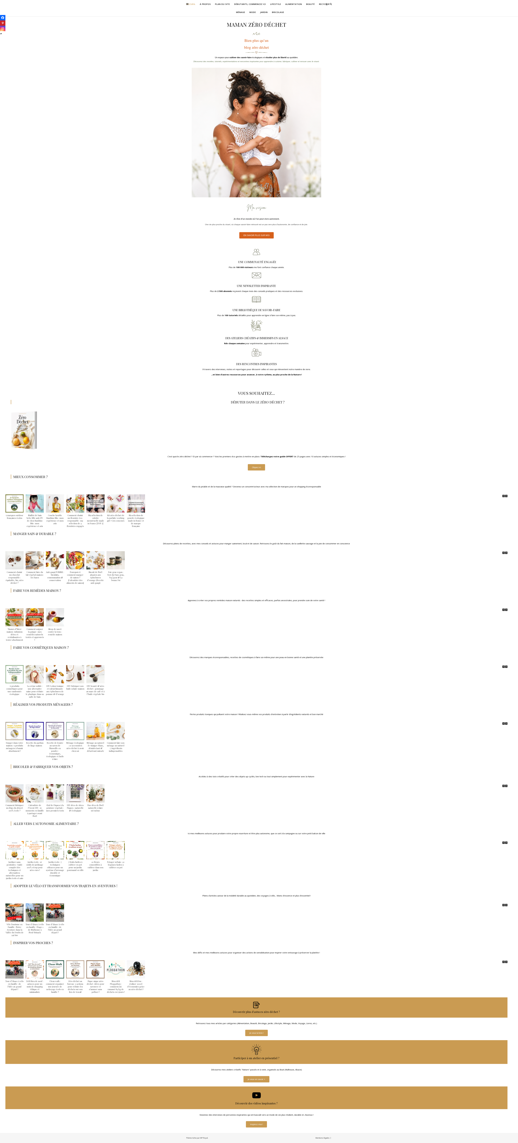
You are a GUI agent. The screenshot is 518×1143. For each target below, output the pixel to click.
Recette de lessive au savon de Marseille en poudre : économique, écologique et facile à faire (55, 750)
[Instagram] (2, 28)
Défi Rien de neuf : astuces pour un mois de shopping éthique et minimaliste (34, 986)
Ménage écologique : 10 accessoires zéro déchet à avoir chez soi (75, 746)
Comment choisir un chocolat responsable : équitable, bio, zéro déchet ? (14, 577)
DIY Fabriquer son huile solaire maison (75, 687)
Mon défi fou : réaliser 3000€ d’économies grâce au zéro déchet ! (135, 985)
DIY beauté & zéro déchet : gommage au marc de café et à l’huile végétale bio (95, 690)
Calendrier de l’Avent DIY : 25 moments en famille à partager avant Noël (35, 810)
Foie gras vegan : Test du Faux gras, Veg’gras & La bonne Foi (115, 576)
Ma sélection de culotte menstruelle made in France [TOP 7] (95, 519)
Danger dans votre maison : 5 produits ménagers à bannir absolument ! (14, 746)
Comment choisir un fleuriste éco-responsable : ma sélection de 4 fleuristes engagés (75, 520)
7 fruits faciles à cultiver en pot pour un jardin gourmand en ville (75, 866)
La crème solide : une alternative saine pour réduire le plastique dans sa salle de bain (35, 691)
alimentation (293, 4)
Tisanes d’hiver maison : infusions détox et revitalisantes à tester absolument (14, 634)
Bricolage (278, 12)
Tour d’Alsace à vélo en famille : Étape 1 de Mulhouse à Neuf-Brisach (35, 928)
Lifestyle (275, 4)
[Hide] (1, 34)
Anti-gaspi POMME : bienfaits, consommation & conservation (55, 576)
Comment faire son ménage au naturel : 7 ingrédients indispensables (115, 746)
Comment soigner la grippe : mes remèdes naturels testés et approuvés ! (35, 634)
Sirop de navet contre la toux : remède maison (55, 632)
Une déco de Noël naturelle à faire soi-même (95, 808)
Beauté (310, 4)
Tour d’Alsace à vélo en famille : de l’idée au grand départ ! (55, 928)
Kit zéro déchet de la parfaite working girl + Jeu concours (115, 518)
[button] (506, 496)
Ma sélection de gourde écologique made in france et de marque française (135, 520)
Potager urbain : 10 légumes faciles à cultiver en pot (115, 865)
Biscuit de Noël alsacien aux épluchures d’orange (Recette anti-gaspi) (95, 577)
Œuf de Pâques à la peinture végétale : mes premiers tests (55, 808)
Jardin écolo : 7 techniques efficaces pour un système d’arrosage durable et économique (55, 869)
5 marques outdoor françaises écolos (14, 516)
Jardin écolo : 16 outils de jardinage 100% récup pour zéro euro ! (34, 866)
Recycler (324, 4)
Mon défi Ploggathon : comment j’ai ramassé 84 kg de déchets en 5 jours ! (116, 986)
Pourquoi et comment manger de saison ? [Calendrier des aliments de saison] (75, 577)
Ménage (240, 12)
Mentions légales (323, 1138)
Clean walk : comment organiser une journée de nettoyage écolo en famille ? (55, 986)
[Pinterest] (2, 23)
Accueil (191, 4)
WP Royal (204, 1138)
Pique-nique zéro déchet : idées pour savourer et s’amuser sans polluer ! (95, 986)
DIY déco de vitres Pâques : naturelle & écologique (75, 808)
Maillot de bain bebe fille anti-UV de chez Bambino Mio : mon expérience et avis (35, 520)
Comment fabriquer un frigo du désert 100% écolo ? (15, 808)
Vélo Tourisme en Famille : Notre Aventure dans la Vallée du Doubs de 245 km (14, 930)
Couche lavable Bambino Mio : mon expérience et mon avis (55, 519)
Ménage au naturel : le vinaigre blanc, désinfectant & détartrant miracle (95, 746)
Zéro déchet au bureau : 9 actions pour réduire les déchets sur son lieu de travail (75, 986)
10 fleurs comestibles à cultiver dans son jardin (95, 866)
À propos (205, 4)
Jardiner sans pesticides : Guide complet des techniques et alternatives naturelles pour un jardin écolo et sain (14, 870)
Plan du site (222, 4)
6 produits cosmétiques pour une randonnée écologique (14, 690)
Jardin (264, 12)
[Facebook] (2, 17)
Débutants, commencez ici (250, 4)
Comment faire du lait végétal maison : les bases (35, 575)
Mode (252, 12)
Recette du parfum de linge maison (34, 744)
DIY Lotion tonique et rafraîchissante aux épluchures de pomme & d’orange (55, 690)
